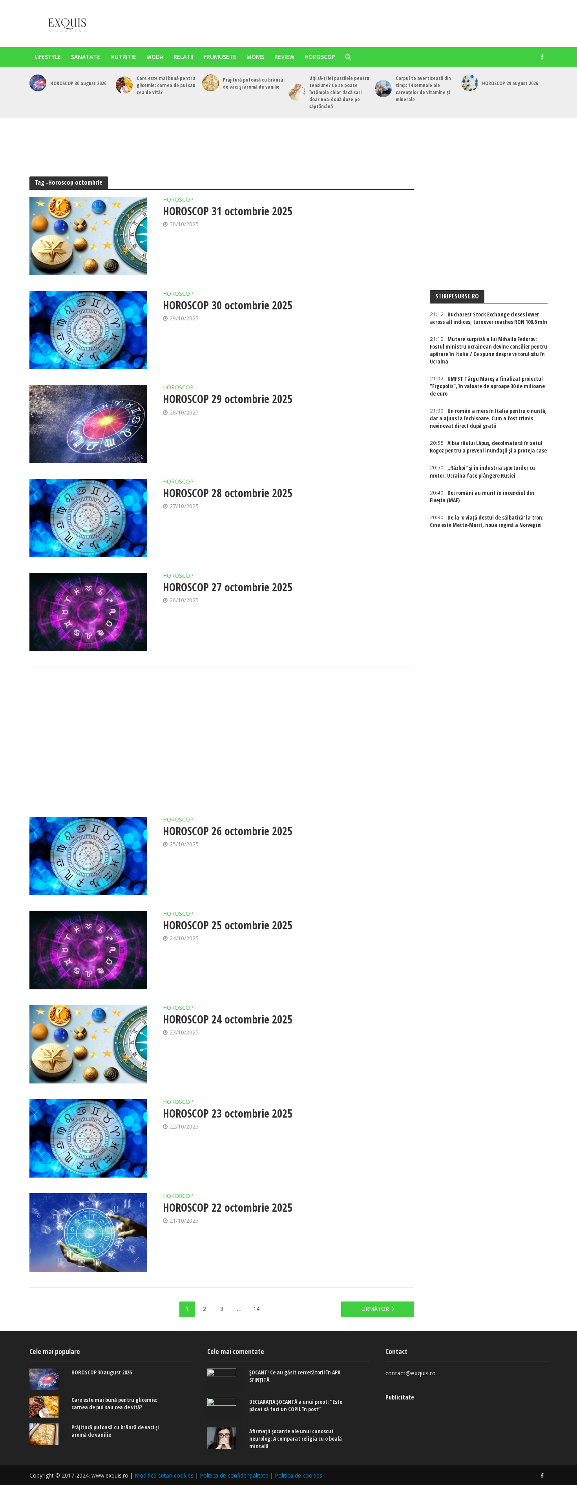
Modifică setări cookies (164, 1475)
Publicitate (399, 1397)
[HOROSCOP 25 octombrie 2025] (88, 950)
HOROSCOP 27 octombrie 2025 (227, 587)
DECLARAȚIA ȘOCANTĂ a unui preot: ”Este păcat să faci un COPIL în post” (295, 1405)
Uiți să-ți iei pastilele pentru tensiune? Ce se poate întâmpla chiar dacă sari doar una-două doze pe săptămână (339, 92)
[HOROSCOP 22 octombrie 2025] (88, 1232)
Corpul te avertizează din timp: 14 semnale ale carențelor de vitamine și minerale (423, 89)
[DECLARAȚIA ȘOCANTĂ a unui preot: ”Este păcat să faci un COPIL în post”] (224, 1409)
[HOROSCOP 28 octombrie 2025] (88, 518)
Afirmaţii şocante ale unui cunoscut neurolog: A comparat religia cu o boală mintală (295, 1438)
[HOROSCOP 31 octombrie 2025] (88, 236)
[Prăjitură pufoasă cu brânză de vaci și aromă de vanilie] (210, 83)
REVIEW (284, 56)
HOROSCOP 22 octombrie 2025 (227, 1207)
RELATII (183, 56)
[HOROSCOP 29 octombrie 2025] (88, 424)
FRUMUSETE (220, 56)
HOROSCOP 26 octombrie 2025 (227, 831)
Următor (375, 1308)
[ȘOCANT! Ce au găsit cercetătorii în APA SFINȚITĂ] (224, 1380)
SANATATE (85, 56)
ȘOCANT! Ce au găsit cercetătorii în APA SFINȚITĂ (294, 1376)
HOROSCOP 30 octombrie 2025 (227, 305)
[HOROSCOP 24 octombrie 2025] (88, 1044)
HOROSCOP (320, 56)
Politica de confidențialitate (234, 1475)
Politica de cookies (298, 1475)
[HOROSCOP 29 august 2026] (469, 83)
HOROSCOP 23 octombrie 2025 (227, 1113)
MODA (154, 56)
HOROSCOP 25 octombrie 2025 (227, 925)
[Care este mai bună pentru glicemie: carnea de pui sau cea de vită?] (124, 84)
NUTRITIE (123, 56)
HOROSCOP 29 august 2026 (510, 83)
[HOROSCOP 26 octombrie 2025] (88, 856)
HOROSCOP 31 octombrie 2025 (227, 211)
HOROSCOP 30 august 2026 (78, 83)
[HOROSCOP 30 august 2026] (37, 83)
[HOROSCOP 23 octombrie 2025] (88, 1138)
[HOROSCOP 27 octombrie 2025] (88, 612)
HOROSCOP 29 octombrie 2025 (227, 399)
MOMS (255, 56)
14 (256, 1308)
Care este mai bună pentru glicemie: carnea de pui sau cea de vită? (166, 85)
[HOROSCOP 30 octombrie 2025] (88, 330)
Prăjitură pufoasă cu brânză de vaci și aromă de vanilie (253, 83)
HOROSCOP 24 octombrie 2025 (227, 1019)
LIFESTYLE (48, 56)
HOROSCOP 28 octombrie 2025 (227, 493)
